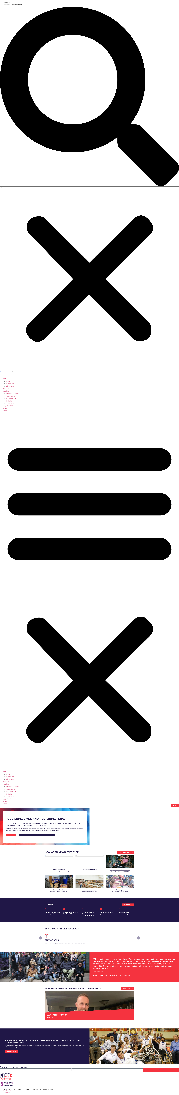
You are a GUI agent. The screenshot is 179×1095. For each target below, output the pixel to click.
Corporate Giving (10, 396)
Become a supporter (11, 398)
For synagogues (10, 403)
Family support (120, 890)
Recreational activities (59, 890)
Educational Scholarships (12, 393)
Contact (5, 410)
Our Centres (6, 388)
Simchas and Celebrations (12, 395)
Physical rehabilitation (59, 869)
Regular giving (52, 940)
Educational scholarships (89, 890)
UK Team (8, 381)
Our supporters (10, 383)
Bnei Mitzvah (9, 401)
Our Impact (6, 390)
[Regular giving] (46, 936)
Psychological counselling (90, 869)
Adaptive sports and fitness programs (120, 870)
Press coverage (10, 386)
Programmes (9, 385)
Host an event (9, 405)
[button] (89, 96)
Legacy (5, 408)
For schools (9, 400)
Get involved (6, 391)
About (4, 378)
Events (4, 406)
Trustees (8, 380)
